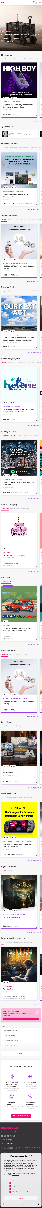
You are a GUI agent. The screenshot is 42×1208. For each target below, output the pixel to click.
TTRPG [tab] (19, 435)
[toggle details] (37, 116)
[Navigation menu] (40, 3)
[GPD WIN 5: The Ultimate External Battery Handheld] (19, 820)
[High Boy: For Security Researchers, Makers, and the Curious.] (19, 80)
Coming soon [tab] (6, 581)
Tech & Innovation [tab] (11, 59)
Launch (20, 1019)
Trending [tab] (4, 654)
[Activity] (33, 3)
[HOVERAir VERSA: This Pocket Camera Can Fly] (19, 241)
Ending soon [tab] (23, 654)
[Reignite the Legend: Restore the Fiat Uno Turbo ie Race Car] (19, 604)
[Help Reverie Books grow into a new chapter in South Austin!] (19, 385)
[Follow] (4, 548)
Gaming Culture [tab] (35, 59)
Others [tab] (36, 435)
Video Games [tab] (28, 435)
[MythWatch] (19, 748)
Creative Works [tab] (23, 59)
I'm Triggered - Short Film (14, 555)
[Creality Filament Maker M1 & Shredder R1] (19, 170)
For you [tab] (4, 219)
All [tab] (2, 59)
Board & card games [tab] (8, 435)
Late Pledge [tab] (31, 219)
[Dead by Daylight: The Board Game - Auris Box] (19, 458)
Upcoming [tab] (11, 219)
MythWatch (8, 773)
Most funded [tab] (13, 654)
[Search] (29, 2)
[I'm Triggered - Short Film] (19, 531)
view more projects (33, 121)
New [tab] (14, 581)
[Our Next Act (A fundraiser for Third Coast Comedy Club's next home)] (19, 313)
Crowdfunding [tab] (21, 219)
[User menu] (36, 2)
